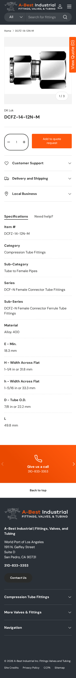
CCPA (47, 667)
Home (7, 31)
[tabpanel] (38, 326)
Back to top (38, 490)
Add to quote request (52, 141)
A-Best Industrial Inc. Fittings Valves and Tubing (42, 661)
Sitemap (60, 667)
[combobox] (38, 17)
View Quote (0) (72, 54)
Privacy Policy (31, 667)
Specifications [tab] (16, 216)
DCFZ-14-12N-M (24, 31)
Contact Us (18, 578)
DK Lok (9, 110)
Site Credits (11, 667)
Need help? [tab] (43, 216)
